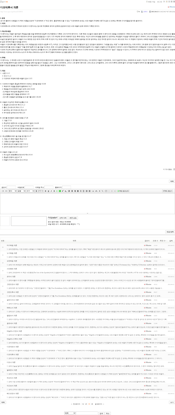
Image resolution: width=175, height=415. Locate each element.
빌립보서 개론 (12, 316)
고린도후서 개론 (13, 292)
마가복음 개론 (12, 245)
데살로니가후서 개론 (14, 339)
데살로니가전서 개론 (14, 331)
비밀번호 (21, 187)
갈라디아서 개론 (13, 300)
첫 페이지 (76, 404)
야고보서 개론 (12, 386)
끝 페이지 (98, 404)
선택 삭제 (62, 218)
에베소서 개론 (12, 308)
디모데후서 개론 (9, 7)
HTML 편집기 (167, 191)
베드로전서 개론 (13, 393)
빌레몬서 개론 (12, 370)
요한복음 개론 (12, 261)
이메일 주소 (39, 187)
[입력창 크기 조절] (87, 213)
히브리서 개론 (12, 378)
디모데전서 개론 (13, 347)
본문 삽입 (73, 218)
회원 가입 (151, 2)
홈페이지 (58, 187)
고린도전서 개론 (13, 284)
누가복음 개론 (12, 253)
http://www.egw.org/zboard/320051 (12, 11)
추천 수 (162, 241)
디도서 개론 (11, 362)
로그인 (159, 2)
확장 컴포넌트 (124, 191)
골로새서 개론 (12, 323)
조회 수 (155, 241)
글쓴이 (4, 187)
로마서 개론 (11, 277)
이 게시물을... (168, 169)
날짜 (171, 241)
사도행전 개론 (12, 269)
